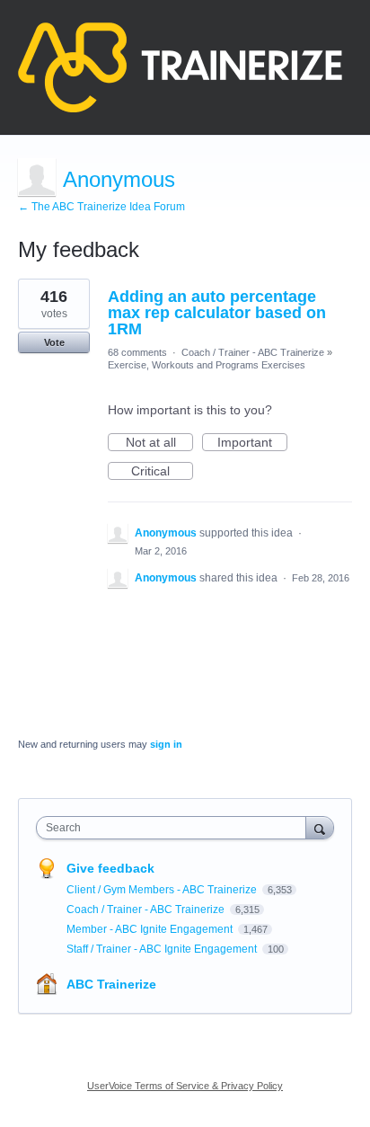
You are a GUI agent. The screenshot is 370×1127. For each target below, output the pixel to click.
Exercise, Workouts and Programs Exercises (206, 364)
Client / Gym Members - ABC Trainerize (163, 889)
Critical (162, 472)
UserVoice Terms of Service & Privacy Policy (185, 1085)
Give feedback (110, 868)
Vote (54, 342)
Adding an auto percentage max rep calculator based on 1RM (217, 313)
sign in (166, 744)
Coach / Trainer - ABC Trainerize (252, 352)
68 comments (137, 352)
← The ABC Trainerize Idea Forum (101, 206)
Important (252, 443)
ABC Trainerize (111, 984)
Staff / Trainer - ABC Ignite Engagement (163, 949)
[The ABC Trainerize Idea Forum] (180, 67)
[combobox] (175, 827)
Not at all (159, 443)
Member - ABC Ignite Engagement (150, 929)
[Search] (319, 827)
